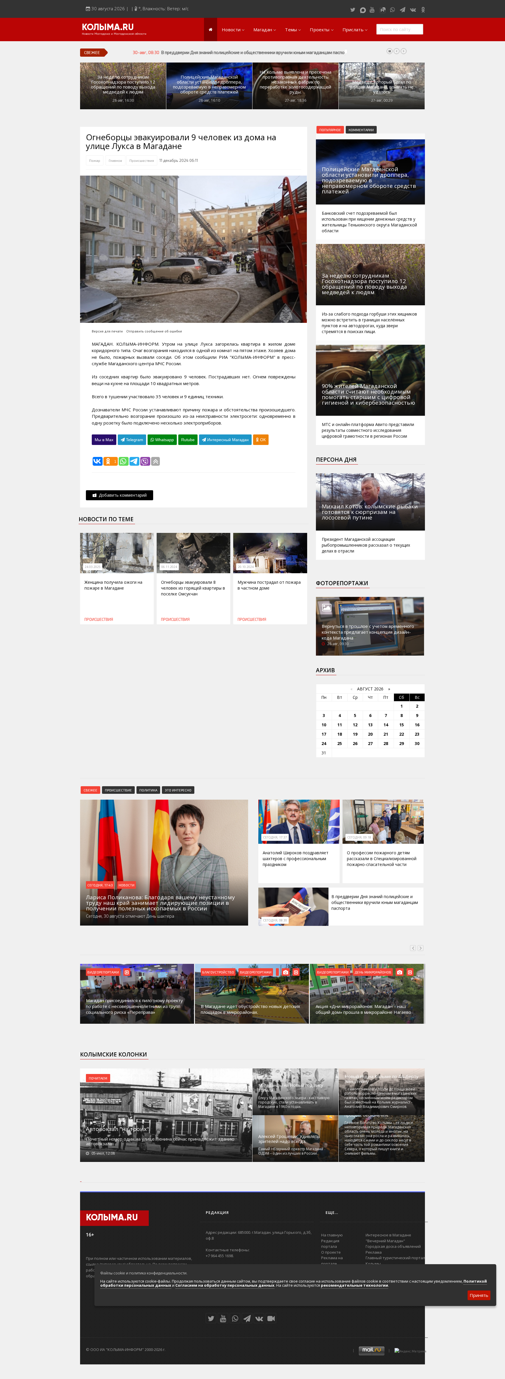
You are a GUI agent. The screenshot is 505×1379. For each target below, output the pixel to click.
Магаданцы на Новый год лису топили (290, 1088)
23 (417, 734)
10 (323, 724)
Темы (291, 29)
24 (323, 743)
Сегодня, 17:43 (100, 885)
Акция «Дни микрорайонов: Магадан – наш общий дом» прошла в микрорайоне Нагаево (363, 1009)
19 (355, 734)
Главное (115, 160)
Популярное (330, 130)
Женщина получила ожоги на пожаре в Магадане (113, 585)
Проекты (319, 29)
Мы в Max (104, 439)
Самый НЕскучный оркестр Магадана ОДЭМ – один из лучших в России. (290, 1151)
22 (401, 734)
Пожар (94, 160)
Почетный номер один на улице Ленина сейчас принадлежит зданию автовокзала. (160, 1141)
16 (417, 724)
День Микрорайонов (372, 972)
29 (401, 743)
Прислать (353, 29)
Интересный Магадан (227, 439)
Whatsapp (164, 439)
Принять (479, 1295)
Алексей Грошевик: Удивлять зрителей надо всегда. (289, 1139)
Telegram (134, 439)
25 (339, 743)
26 (355, 743)
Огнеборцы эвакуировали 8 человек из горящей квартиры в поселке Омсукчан (193, 588)
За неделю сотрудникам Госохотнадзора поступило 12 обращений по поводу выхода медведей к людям (123, 84)
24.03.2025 (93, 567)
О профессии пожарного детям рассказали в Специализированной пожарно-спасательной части (381, 858)
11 (339, 724)
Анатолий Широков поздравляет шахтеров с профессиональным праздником (295, 858)
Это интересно (178, 790)
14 (385, 724)
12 (355, 724)
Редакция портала (330, 1243)
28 (385, 743)
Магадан (262, 29)
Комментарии (361, 130)
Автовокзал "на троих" (117, 1129)
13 (370, 724)
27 (370, 743)
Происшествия (141, 160)
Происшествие (118, 790)
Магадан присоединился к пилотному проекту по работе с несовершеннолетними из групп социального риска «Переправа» (134, 1006)
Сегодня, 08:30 (275, 920)
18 (339, 734)
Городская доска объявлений (393, 1246)
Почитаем (98, 1078)
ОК (262, 439)
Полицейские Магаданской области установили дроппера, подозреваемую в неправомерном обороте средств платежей (209, 84)
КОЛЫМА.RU (108, 27)
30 (417, 743)
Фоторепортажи (342, 583)
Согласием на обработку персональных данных (224, 1285)
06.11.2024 (169, 567)
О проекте (331, 1252)
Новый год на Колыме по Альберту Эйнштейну (381, 1079)
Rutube (188, 439)
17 (323, 734)
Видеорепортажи (103, 972)
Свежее (90, 790)
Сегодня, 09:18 (359, 837)
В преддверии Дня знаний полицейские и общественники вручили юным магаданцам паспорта (256, 52)
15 (401, 724)
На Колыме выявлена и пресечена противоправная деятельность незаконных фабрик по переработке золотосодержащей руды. (295, 82)
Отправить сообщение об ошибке (154, 331)
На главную (332, 1235)
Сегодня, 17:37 (275, 837)
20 (370, 734)
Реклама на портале (332, 1260)
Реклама (374, 1252)
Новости (231, 29)
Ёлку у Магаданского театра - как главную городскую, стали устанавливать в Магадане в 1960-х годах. (294, 1102)
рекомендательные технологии (354, 1285)
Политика (148, 790)
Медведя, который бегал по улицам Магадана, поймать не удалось (382, 86)
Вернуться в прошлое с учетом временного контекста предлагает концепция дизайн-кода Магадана (368, 632)
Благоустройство (218, 972)
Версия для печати (107, 331)
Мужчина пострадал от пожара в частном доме (269, 585)
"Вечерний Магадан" (385, 1240)
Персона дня (336, 459)
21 (385, 734)
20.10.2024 (246, 567)
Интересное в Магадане (388, 1235)
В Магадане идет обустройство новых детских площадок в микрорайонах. (250, 1009)
